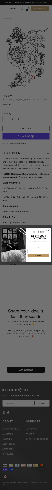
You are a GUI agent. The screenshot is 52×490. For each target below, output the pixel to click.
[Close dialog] (48, 230)
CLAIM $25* (38, 255)
